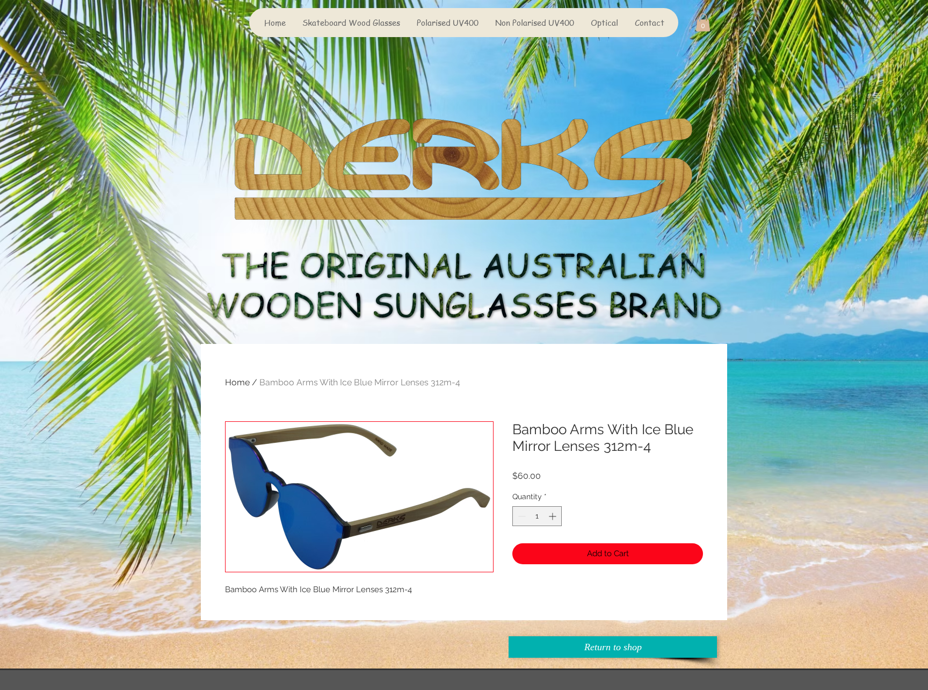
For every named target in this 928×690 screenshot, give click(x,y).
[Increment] (553, 516)
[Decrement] (520, 516)
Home (237, 382)
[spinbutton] (537, 516)
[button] (703, 22)
